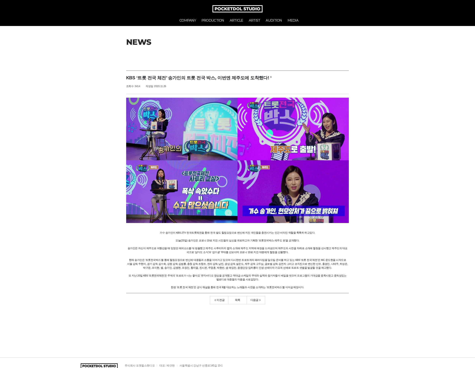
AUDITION (274, 20)
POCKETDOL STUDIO (237, 8)
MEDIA (293, 20)
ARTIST (254, 20)
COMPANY (187, 20)
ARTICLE (236, 20)
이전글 (221, 300)
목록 (237, 300)
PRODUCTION (213, 20)
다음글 (254, 300)
